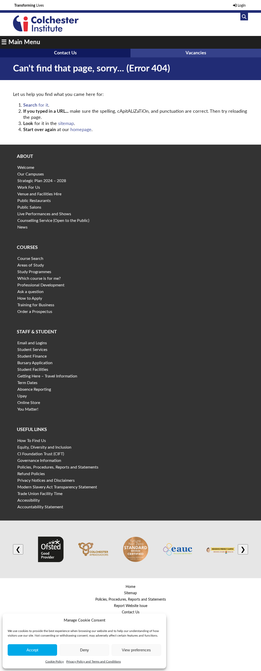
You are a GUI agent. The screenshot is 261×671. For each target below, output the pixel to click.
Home (130, 587)
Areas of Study (30, 265)
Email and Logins (32, 343)
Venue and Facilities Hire (39, 194)
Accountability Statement (40, 507)
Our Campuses (30, 174)
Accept (32, 650)
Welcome (25, 168)
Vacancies (196, 53)
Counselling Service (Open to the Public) (53, 221)
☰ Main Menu (20, 42)
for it (35, 105)
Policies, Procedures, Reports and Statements (57, 467)
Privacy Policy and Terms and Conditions (93, 661)
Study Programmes (34, 272)
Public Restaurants (34, 201)
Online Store (28, 403)
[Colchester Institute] (45, 30)
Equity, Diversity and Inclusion (44, 447)
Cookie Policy (54, 661)
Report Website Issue (130, 606)
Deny (84, 650)
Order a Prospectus (34, 312)
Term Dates (27, 383)
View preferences (136, 650)
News (22, 227)
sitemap (66, 123)
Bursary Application (35, 363)
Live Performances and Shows (44, 214)
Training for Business (35, 305)
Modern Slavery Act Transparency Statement (57, 487)
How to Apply (29, 298)
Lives (29, 5)
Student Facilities (32, 370)
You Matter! (27, 409)
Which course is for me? (39, 278)
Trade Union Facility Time (39, 494)
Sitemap (130, 593)
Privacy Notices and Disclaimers (46, 480)
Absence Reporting (34, 389)
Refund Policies (31, 474)
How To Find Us (31, 441)
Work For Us (28, 187)
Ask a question (30, 292)
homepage (81, 130)
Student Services (32, 350)
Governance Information (39, 461)
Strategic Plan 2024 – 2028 (41, 181)
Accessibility (28, 500)
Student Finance (32, 356)
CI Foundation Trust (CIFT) (40, 454)
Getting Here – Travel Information (47, 376)
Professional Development (40, 285)
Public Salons (29, 207)
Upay (22, 396)
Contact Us (65, 53)
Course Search (30, 259)
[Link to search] (244, 16)
